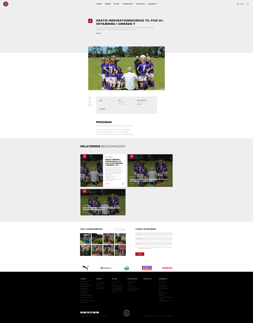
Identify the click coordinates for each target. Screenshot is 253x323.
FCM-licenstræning (116, 285)
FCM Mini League (131, 281)
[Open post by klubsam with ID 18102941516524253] (108, 250)
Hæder (160, 290)
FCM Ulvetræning (100, 286)
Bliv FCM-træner (100, 288)
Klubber (83, 278)
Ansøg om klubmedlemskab (87, 300)
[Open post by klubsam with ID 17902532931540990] (85, 250)
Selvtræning (115, 292)
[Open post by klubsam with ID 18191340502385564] (120, 238)
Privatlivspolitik (95, 316)
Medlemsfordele (84, 281)
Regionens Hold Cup (132, 286)
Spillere (114, 278)
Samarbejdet (163, 278)
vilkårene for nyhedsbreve (144, 248)
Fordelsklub (140, 4)
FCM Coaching (99, 281)
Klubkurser (98, 285)
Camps (129, 285)
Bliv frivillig (161, 295)
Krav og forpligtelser (164, 288)
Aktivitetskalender (131, 290)
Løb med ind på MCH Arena (86, 290)
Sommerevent (83, 283)
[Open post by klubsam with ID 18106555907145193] (97, 250)
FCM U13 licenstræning (117, 286)
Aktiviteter (161, 283)
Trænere (99, 278)
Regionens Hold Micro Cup (133, 288)
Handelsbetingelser (85, 316)
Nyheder (161, 299)
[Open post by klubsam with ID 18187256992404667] (85, 238)
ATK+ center (115, 283)
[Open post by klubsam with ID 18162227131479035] (120, 250)
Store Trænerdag (100, 283)
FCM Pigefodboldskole (117, 290)
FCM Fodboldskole (116, 281)
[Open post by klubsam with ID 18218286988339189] (97, 238)
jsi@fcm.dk (139, 104)
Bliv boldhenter (84, 292)
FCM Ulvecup (130, 283)
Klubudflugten (83, 288)
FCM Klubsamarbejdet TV (165, 300)
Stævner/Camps (127, 4)
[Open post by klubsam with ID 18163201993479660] (108, 238)
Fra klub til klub (84, 302)
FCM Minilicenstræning (117, 288)
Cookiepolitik (104, 316)
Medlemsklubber (163, 281)
